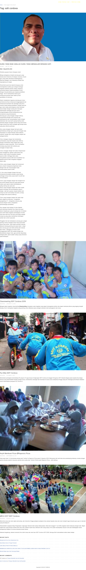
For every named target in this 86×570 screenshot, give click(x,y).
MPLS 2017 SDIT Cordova (9, 516)
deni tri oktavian (3, 561)
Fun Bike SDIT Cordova (8, 373)
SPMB (78, 2)
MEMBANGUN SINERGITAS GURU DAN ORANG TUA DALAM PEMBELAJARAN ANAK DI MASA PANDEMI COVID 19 (25, 548)
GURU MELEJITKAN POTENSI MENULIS (8, 545)
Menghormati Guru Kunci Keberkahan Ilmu (9, 540)
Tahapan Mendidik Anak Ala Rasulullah (15, 558)
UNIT (68, 2)
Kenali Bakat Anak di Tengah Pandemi (8, 542)
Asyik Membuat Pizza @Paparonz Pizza (15, 453)
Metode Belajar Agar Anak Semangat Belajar (9, 551)
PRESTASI (74, 2)
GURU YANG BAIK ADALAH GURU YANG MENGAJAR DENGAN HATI (25, 64)
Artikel (2, 66)
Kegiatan (2, 303)
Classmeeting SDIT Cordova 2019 (13, 301)
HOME (59, 2)
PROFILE (64, 2)
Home (1, 4)
